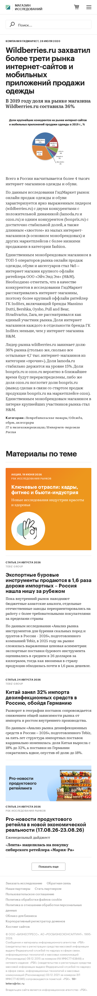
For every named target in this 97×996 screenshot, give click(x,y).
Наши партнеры (18, 888)
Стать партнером (48, 888)
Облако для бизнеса (21, 916)
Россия (11, 432)
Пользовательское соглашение (30, 894)
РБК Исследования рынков (31, 478)
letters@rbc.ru (15, 983)
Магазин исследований (28, 7)
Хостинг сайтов (18, 926)
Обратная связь (59, 883)
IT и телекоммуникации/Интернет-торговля (43, 427)
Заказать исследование (24, 883)
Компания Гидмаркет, (22, 41)
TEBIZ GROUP (14, 566)
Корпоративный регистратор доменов (35, 921)
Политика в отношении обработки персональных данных (44, 908)
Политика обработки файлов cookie (34, 899)
